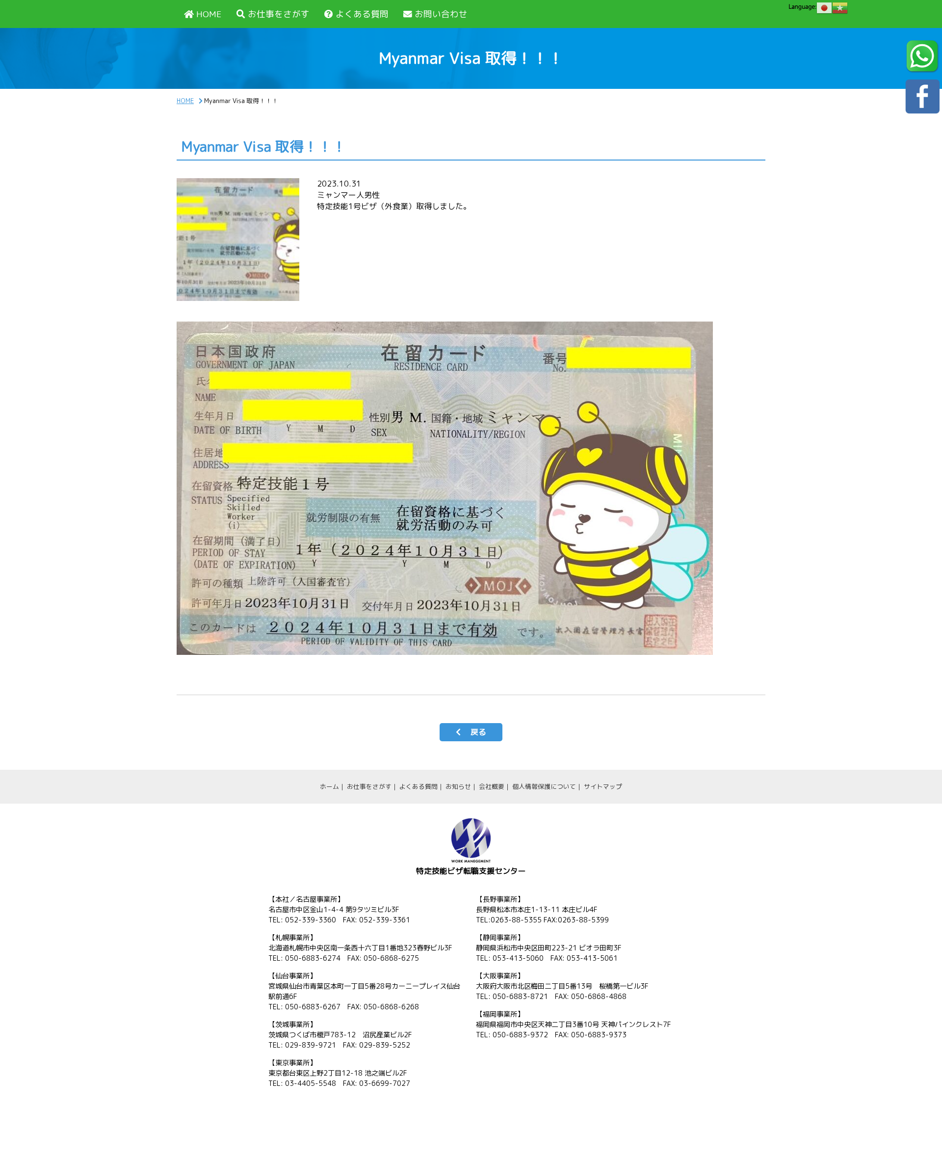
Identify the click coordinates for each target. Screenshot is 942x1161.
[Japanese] (824, 8)
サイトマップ (603, 786)
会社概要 (491, 786)
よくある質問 (362, 14)
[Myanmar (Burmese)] (840, 8)
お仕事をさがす (279, 14)
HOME (209, 14)
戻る (478, 732)
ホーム (329, 786)
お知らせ (458, 786)
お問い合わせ (441, 14)
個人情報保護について (544, 786)
